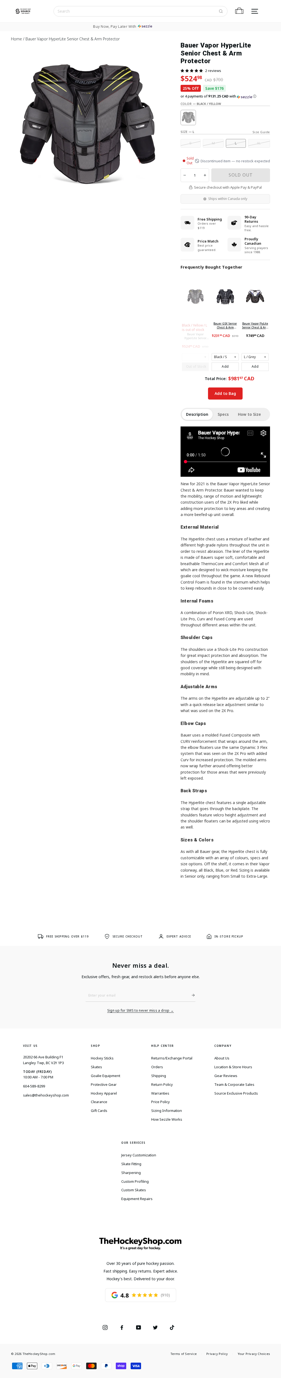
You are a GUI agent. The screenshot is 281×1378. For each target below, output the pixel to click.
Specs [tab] (223, 414)
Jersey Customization (138, 1155)
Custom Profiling (135, 1181)
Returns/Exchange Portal (171, 1058)
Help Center (162, 1046)
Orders (157, 1066)
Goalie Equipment (105, 1075)
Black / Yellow (188, 117)
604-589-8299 (34, 1086)
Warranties (160, 1093)
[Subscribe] (191, 995)
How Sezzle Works (166, 1119)
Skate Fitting (131, 1163)
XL (259, 143)
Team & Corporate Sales (234, 1084)
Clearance (99, 1101)
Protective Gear (104, 1084)
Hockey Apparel (104, 1093)
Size (188, 132)
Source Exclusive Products (236, 1093)
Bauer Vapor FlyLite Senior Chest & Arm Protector (255, 325)
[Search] (221, 11)
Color (201, 104)
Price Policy (160, 1101)
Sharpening (131, 1172)
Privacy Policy (217, 1354)
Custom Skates (133, 1189)
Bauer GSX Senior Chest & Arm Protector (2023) (225, 325)
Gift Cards (99, 1110)
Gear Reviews (225, 1075)
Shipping (158, 1075)
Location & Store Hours (233, 1066)
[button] (192, 70)
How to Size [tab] (249, 414)
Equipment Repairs (137, 1198)
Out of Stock (196, 366)
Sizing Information (166, 1110)
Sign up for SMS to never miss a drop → (140, 1010)
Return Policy (162, 1084)
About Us (221, 1058)
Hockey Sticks (102, 1058)
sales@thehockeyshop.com (46, 1095)
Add (225, 366)
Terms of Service (183, 1354)
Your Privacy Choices (254, 1354)
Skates (96, 1066)
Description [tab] (197, 414)
